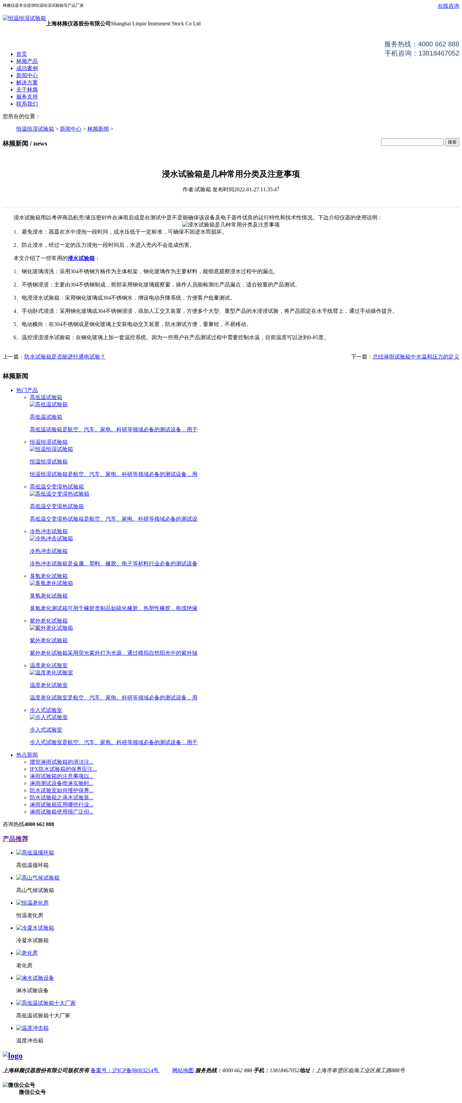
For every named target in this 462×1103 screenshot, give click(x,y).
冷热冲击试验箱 (49, 531)
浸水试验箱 (81, 258)
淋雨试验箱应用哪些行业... (61, 804)
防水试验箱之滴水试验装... (61, 797)
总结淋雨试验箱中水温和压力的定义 (416, 357)
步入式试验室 (46, 710)
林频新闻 (98, 129)
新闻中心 (27, 75)
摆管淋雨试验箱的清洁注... (61, 762)
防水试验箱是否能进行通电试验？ (65, 357)
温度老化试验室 (49, 665)
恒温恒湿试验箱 (35, 129)
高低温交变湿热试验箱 (57, 487)
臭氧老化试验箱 (49, 576)
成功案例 (27, 68)
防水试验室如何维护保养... (61, 790)
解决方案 (27, 82)
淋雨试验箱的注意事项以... (61, 776)
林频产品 (27, 61)
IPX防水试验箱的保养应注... (63, 769)
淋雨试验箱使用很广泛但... (61, 812)
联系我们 (27, 104)
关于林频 (27, 89)
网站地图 (183, 1070)
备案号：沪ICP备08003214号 (125, 1070)
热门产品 (27, 390)
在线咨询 (448, 6)
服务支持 (27, 97)
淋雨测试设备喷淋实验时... (61, 783)
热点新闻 (27, 755)
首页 (21, 54)
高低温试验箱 (46, 397)
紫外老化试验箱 (49, 621)
